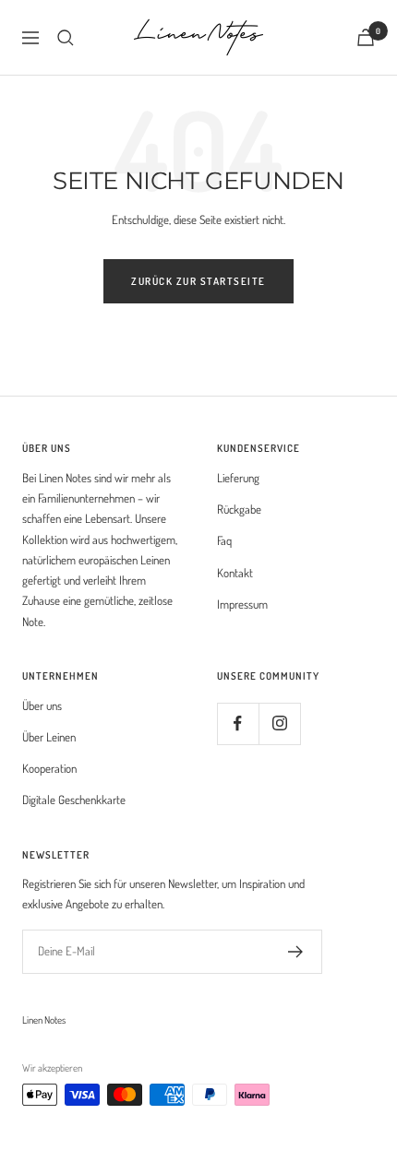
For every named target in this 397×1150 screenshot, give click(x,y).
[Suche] (65, 38)
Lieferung (238, 477)
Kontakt (235, 572)
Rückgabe (239, 509)
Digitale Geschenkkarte (74, 799)
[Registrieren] (296, 951)
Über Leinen (49, 736)
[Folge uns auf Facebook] (238, 723)
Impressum (242, 604)
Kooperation (49, 768)
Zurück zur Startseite (198, 281)
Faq (224, 540)
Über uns (42, 705)
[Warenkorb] (365, 37)
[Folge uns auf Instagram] (279, 723)
